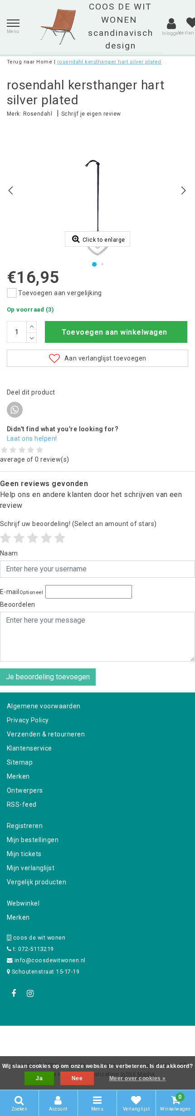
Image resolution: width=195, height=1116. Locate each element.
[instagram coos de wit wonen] (30, 993)
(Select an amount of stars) (78, 523)
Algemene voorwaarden (44, 706)
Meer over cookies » (137, 1078)
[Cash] (39, 1037)
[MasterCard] (98, 1037)
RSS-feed (22, 804)
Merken (18, 776)
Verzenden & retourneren (46, 734)
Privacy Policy (28, 720)
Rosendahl (37, 114)
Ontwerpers (25, 790)
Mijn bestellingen (32, 839)
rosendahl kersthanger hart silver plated (109, 62)
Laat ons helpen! (32, 438)
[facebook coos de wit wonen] (13, 993)
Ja (39, 1078)
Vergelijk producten (36, 882)
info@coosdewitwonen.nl (50, 960)
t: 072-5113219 (32, 948)
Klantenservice (29, 748)
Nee (77, 1078)
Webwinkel (23, 903)
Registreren (25, 825)
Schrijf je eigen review (91, 114)
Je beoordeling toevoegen (48, 677)
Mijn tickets (24, 854)
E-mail (21, 591)
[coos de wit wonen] (57, 26)
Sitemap (20, 762)
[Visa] (127, 1037)
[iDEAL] (69, 1037)
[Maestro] (156, 1037)
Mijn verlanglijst (30, 868)
